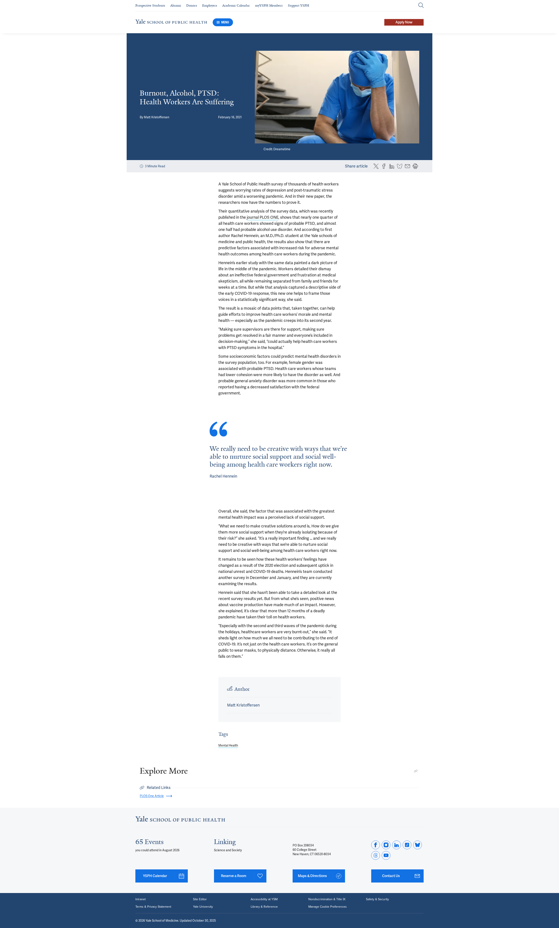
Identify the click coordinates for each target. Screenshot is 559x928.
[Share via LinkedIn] (391, 166)
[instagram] (386, 845)
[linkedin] (396, 845)
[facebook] (375, 845)
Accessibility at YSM (264, 899)
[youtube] (386, 855)
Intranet (140, 899)
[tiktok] (407, 845)
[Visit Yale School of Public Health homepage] (180, 820)
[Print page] (415, 166)
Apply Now (403, 22)
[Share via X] (376, 166)
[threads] (375, 855)
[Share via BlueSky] (399, 166)
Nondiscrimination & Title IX (326, 899)
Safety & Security (377, 899)
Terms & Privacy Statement (153, 907)
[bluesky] (417, 845)
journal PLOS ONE (262, 217)
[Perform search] (421, 6)
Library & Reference (264, 907)
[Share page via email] (407, 166)
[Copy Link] (415, 771)
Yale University (203, 907)
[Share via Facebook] (383, 166)
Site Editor (200, 899)
